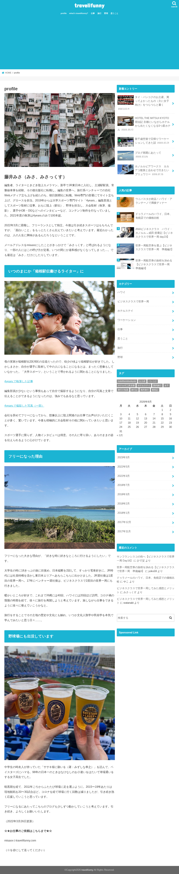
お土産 (142, 381)
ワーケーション (126, 320)
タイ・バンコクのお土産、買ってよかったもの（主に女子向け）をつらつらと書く (143, 103)
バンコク (152, 381)
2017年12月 (124, 522)
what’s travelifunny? (78, 13)
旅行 (99, 13)
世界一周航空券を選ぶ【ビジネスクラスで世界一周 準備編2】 (154, 247)
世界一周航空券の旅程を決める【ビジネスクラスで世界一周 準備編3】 (153, 264)
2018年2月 (123, 503)
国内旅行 (157, 385)
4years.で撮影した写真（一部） (24, 405)
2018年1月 (123, 512)
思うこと (114, 13)
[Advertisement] (89, 43)
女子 (166, 385)
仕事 (93, 13)
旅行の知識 (123, 390)
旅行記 (134, 390)
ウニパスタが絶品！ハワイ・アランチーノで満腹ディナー (153, 201)
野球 (106, 13)
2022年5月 (123, 466)
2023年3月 (123, 457)
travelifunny (89, 5)
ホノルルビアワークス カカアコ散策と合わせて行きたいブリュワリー (152, 170)
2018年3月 (123, 494)
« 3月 (120, 435)
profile (64, 13)
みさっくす (130, 592)
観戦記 (155, 390)
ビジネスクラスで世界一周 (133, 301)
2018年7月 (123, 485)
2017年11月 (124, 531)
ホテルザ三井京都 (126, 385)
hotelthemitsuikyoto (127, 381)
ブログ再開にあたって (148, 154)
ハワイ (121, 292)
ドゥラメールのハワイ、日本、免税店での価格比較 (153, 216)
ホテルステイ (125, 310)
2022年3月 (123, 476)
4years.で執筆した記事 (18, 381)
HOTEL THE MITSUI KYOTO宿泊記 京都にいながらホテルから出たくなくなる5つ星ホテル (143, 124)
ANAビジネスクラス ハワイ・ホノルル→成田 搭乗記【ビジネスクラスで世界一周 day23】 (154, 233)
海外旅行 (145, 390)
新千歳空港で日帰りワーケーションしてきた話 (152, 141)
